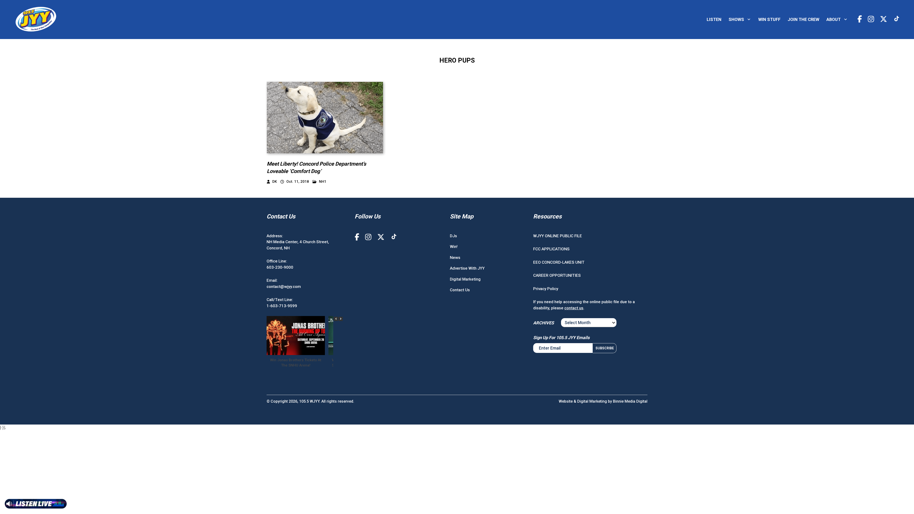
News (455, 257)
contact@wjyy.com (284, 286)
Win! (453, 246)
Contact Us (460, 289)
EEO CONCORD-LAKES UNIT (559, 262)
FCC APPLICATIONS (551, 249)
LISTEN (714, 19)
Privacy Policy (545, 288)
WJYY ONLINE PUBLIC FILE (557, 235)
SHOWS (736, 19)
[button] (340, 319)
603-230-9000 (280, 267)
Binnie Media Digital (630, 401)
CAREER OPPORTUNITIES (557, 275)
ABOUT (833, 19)
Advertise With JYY (467, 268)
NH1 (322, 181)
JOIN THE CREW (803, 19)
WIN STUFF (769, 19)
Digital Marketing (465, 279)
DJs (453, 235)
